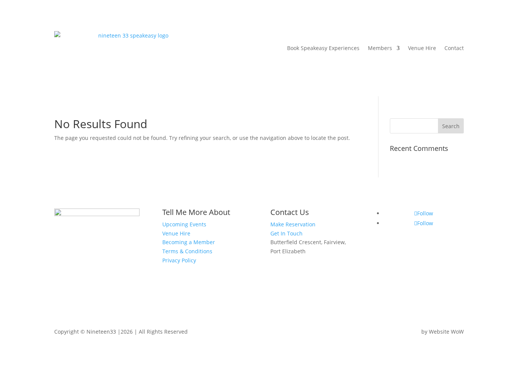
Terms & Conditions (187, 251)
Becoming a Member (188, 242)
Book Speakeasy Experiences (323, 48)
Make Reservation (293, 224)
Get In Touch (286, 233)
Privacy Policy (179, 260)
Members (380, 48)
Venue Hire (422, 48)
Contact (454, 48)
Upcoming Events (184, 224)
